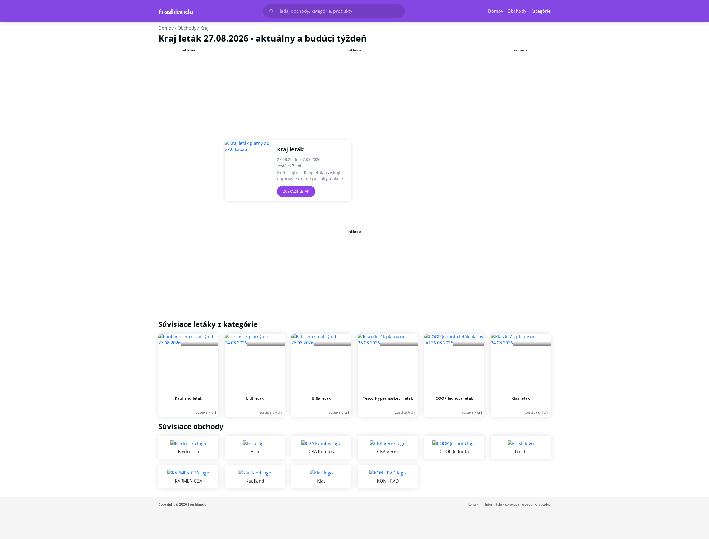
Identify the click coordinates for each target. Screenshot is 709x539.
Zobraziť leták (296, 191)
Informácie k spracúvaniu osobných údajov (518, 504)
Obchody (516, 11)
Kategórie (540, 11)
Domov (495, 11)
